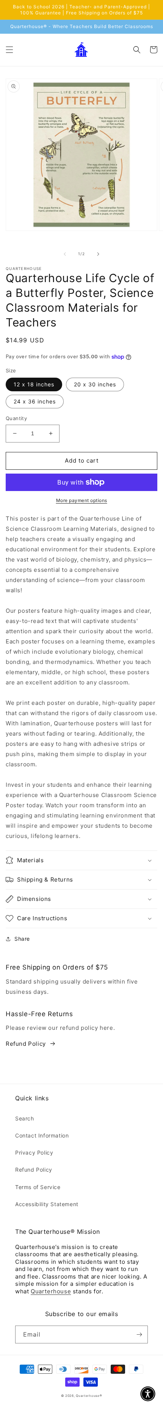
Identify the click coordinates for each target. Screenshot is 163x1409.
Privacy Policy (34, 1152)
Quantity (16, 418)
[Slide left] (64, 254)
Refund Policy (26, 1043)
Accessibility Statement (46, 1204)
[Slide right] (98, 254)
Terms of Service (38, 1187)
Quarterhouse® (89, 1396)
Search (24, 1118)
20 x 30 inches (95, 384)
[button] (9, 49)
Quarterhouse (51, 1291)
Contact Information (42, 1135)
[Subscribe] (139, 1334)
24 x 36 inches (35, 401)
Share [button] (22, 938)
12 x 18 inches (34, 384)
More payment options (81, 500)
